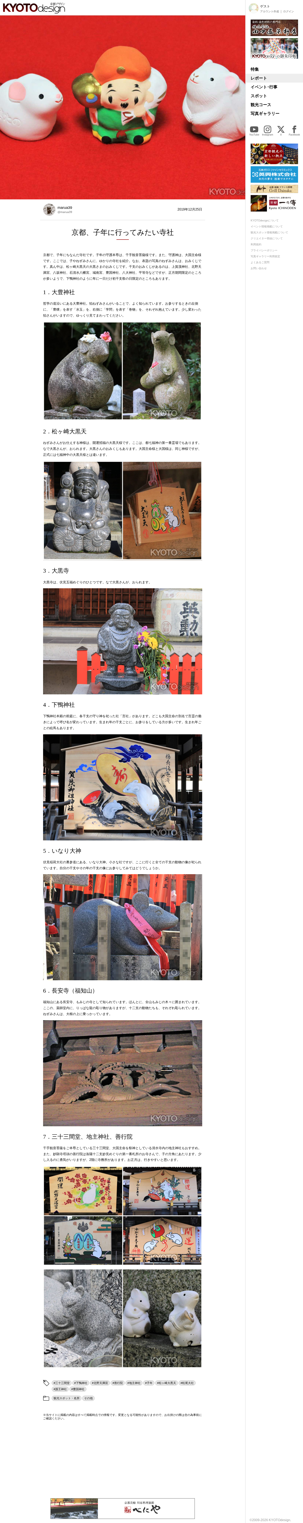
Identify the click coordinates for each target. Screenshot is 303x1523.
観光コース (261, 104)
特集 (255, 69)
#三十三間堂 (62, 1383)
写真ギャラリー (265, 113)
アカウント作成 (269, 11)
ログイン (288, 11)
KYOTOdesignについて (265, 220)
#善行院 (118, 1383)
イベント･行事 (264, 87)
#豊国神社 (78, 1389)
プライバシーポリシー (264, 250)
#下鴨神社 (80, 1383)
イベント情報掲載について (267, 226)
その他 (88, 1398)
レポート (259, 78)
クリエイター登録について (267, 238)
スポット (259, 96)
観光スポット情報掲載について (269, 232)
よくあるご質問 (260, 262)
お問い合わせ (259, 268)
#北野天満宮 (100, 1383)
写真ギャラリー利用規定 (265, 256)
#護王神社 (60, 1389)
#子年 (149, 1383)
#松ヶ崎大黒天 (166, 1383)
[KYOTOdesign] (34, 11)
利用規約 (256, 244)
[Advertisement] (122, 1459)
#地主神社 (134, 1383)
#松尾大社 (187, 1383)
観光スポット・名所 (67, 1398)
